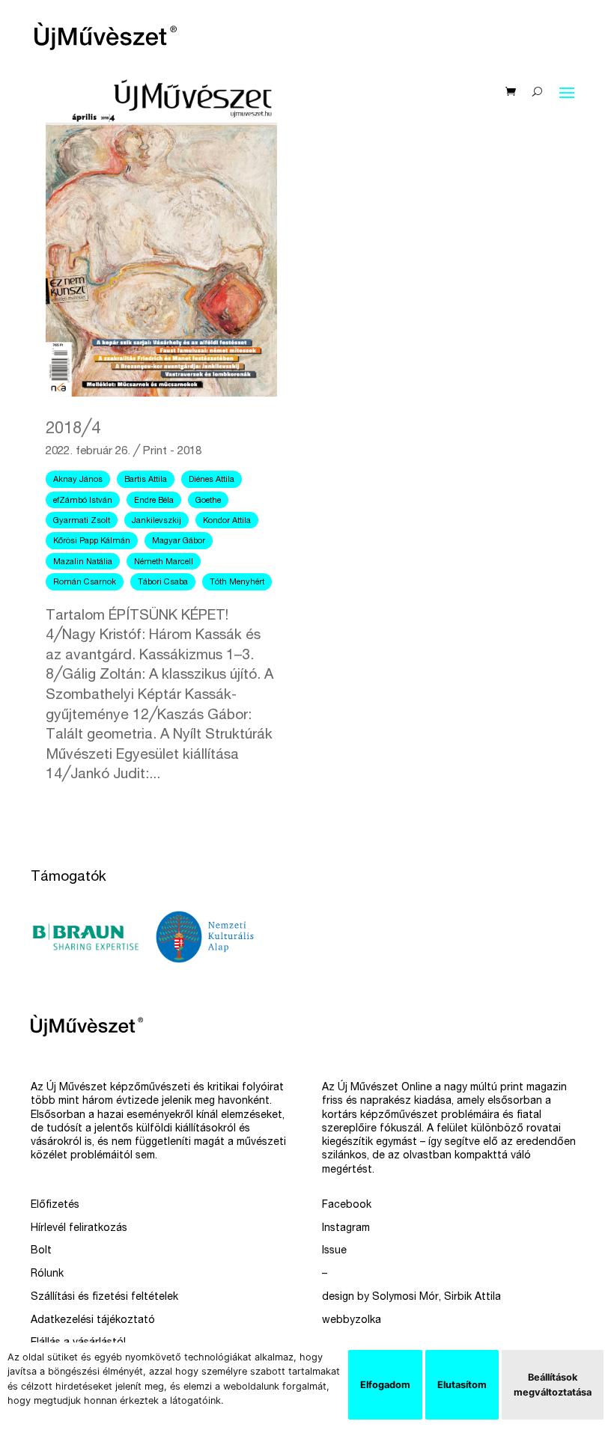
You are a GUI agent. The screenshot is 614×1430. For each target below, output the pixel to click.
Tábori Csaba (163, 582)
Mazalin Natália (82, 562)
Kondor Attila (227, 521)
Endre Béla (154, 501)
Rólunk (47, 1274)
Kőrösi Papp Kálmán (91, 541)
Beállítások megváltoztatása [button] (553, 1384)
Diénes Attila (211, 480)
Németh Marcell (163, 562)
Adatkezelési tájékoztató (93, 1321)
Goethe (208, 501)
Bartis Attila (145, 480)
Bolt (41, 1251)
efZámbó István (82, 501)
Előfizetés (55, 1205)
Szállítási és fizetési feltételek (104, 1297)
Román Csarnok (84, 582)
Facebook (346, 1205)
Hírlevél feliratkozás (79, 1228)
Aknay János (78, 480)
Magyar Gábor (178, 541)
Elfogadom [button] (385, 1384)
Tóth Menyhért (237, 582)
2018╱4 (73, 429)
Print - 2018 (172, 451)
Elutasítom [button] (462, 1384)
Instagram (346, 1228)
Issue (334, 1251)
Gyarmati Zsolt (81, 521)
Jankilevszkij (156, 521)
